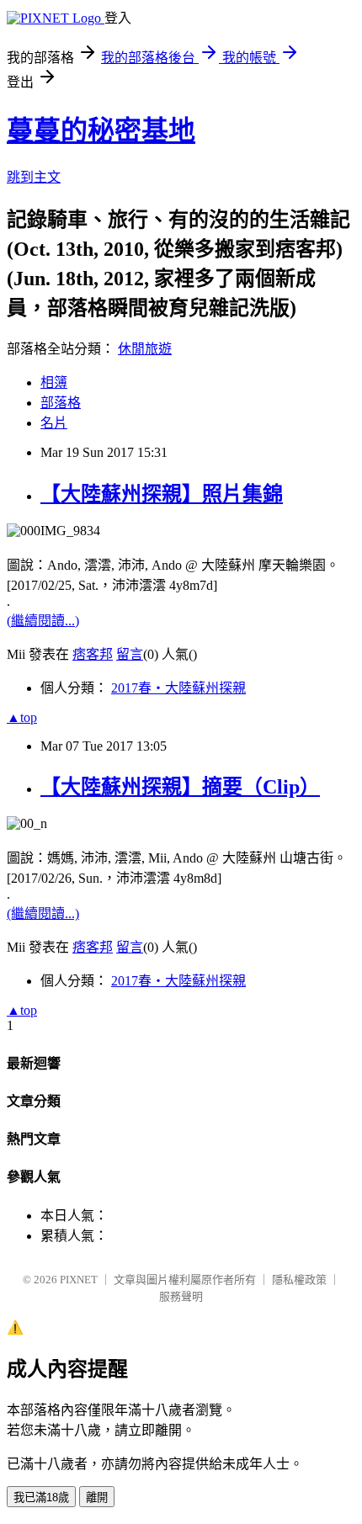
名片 (53, 423)
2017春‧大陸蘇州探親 (178, 688)
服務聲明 (181, 1296)
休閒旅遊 (145, 349)
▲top (22, 717)
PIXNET (79, 1279)
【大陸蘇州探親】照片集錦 (161, 494)
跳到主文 (34, 177)
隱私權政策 (299, 1279)
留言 (129, 654)
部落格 (60, 403)
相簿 (53, 382)
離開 (97, 1497)
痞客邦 (92, 654)
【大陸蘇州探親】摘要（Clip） (180, 787)
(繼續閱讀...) (43, 620)
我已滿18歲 (41, 1497)
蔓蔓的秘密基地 (101, 130)
